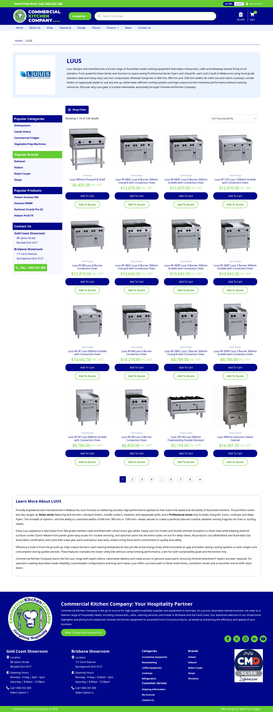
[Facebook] (227, 638)
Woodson (193, 678)
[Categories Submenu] (88, 16)
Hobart (192, 657)
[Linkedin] (254, 638)
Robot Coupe (195, 667)
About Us (34, 27)
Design (81, 27)
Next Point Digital (250, 709)
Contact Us (148, 700)
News (128, 27)
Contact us (144, 27)
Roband (192, 662)
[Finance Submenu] (119, 28)
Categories (78, 16)
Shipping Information (153, 689)
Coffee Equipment (152, 667)
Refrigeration (149, 678)
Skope (191, 673)
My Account (148, 694)
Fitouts (96, 27)
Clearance (65, 27)
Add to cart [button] (87, 196)
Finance (111, 27)
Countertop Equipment (154, 657)
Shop (50, 27)
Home (19, 27)
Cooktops (147, 673)
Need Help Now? (38, 4)
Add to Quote (87, 204)
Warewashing (149, 662)
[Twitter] (236, 638)
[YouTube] (263, 638)
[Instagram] (245, 638)
